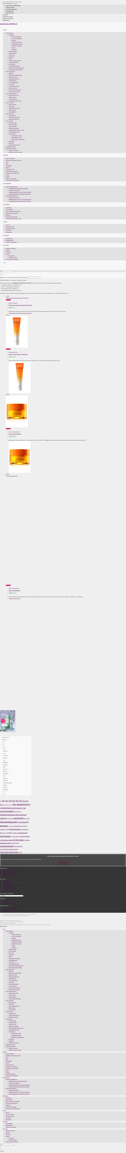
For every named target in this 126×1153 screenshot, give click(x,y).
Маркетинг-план (10, 12)
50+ (17, 801)
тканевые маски (5, 843)
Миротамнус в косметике (9, 888)
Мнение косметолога (8, 872)
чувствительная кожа (9, 852)
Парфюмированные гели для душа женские (19, 1084)
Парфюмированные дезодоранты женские (19, 1086)
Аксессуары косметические (15, 967)
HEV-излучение (6, 881)
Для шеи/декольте (13, 960)
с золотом (8, 833)
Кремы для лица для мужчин (13, 1101)
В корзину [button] (8, 299)
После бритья (9, 1099)
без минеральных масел (7, 804)
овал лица (26, 818)
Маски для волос (13, 974)
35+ (6, 801)
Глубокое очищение (16, 943)
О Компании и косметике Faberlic (11, 874)
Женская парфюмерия (11, 1079)
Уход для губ (12, 962)
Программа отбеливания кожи (16, 965)
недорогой (18, 818)
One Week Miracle (7, 782)
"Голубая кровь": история (9, 876)
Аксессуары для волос (14, 989)
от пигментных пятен (19, 826)
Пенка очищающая (16, 934)
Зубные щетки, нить (13, 993)
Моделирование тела (14, 1029)
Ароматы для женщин (14, 1083)
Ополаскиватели (13, 996)
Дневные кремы (16, 431)
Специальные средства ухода (13, 1108)
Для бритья (8, 1097)
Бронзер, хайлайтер (10, 1073)
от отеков (10, 826)
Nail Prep (5, 771)
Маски (10, 956)
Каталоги (5, 14)
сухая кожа (18, 840)
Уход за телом (9, 1018)
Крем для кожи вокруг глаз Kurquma (18, 354)
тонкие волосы (15, 843)
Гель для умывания (16, 936)
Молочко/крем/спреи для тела (16, 1028)
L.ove (4, 753)
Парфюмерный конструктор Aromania (18, 1081)
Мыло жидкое (12, 1007)
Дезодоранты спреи (16, 1033)
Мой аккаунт (6, 20)
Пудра (7, 1070)
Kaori (4, 748)
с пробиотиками (24, 836)
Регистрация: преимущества (13, 5)
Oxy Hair (5, 787)
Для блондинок (12, 978)
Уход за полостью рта (11, 991)
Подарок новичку (10, 7)
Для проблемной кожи (14, 963)
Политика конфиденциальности (10, 908)
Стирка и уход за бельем (12, 1141)
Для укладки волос (13, 980)
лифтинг (3, 818)
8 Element (4, 739)
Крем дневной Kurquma (15, 434)
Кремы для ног (12, 1013)
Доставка (5, 901)
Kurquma (10, 303)
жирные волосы (17, 811)
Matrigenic (5, 762)
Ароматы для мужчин (14, 1090)
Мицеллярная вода (16, 940)
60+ (20, 801)
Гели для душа (12, 1020)
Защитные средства (10, 1046)
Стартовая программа (11, 9)
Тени (7, 1059)
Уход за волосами (10, 969)
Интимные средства (13, 1026)
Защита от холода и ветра (15, 1050)
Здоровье (5, 1121)
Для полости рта (10, 1114)
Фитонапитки (9, 1123)
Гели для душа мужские (11, 1103)
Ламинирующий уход (14, 976)
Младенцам (9, 1119)
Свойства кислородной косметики (11, 870)
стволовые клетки (6, 840)
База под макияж (10, 1053)
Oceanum (5, 778)
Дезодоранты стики (16, 1035)
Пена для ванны (13, 1022)
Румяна (7, 1072)
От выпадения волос (14, 984)
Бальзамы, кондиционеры (15, 973)
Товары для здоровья (11, 1127)
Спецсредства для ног (14, 1015)
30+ (3, 801)
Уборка (7, 1136)
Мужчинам (5, 1095)
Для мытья (8, 1117)
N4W (4, 767)
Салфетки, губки (13, 1139)
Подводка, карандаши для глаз (13, 1055)
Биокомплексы (9, 1125)
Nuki (4, 776)
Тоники (13, 945)
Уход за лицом (9, 930)
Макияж (5, 1051)
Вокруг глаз (15, 352)
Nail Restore (6, 773)
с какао (14, 833)
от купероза (21, 822)
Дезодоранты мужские (11, 1106)
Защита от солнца (13, 1048)
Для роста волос (13, 986)
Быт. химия (11, 1138)
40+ (10, 801)
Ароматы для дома (10, 1130)
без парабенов (20, 804)
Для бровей (8, 1061)
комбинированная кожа (9, 815)
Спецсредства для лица (14, 958)
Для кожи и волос (10, 1116)
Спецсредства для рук (14, 1006)
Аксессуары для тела (14, 1042)
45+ (13, 801)
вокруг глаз (21, 808)
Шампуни (11, 971)
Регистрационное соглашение (10, 911)
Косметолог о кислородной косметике (12, 890)
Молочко (14, 938)
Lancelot (5, 757)
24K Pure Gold (5, 737)
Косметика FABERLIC (9, 24)
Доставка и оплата (8, 16)
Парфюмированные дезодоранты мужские (19, 1094)
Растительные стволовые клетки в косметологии (14, 885)
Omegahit (5, 780)
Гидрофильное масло (17, 941)
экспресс (20, 852)
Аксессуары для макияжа (12, 1075)
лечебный (22, 815)
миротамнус (10, 818)
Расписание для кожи (8, 883)
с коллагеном (21, 833)
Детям (4, 1110)
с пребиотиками (15, 836)
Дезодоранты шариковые (18, 1037)
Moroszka (5, 764)
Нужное (7, 1132)
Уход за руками (9, 1000)
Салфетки (14, 947)
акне (24, 801)
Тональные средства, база (12, 1068)
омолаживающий (8, 822)
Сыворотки (15, 303)
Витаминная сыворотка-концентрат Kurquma (20, 305)
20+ (1, 801)
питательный (15, 829)
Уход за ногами (9, 1011)
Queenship (5, 789)
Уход (4, 929)
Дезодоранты (12, 1031)
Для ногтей (11, 1004)
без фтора (13, 808)
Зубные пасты (12, 995)
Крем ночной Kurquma (14, 590)
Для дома (5, 1128)
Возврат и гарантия (8, 18)
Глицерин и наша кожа (8, 886)
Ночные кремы (16, 588)
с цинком (27, 840)
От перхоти (11, 982)
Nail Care (5, 769)
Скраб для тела (12, 1024)
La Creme (5, 755)
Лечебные (11, 1040)
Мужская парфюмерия (11, 1088)
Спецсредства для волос (15, 987)
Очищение (11, 932)
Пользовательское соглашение (10, 909)
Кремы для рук (12, 1002)
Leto (4, 760)
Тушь (7, 1057)
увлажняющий (6, 846)
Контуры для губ (10, 1064)
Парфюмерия (6, 1077)
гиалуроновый (6, 811)
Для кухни (8, 1134)
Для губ (7, 1062)
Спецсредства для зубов (14, 998)
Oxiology (5, 785)
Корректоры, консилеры (11, 1066)
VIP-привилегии (10, 11)
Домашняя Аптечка (10, 1044)
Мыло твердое (12, 1009)
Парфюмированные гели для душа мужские (19, 1092)
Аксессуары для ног (13, 1017)
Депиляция (11, 1039)
